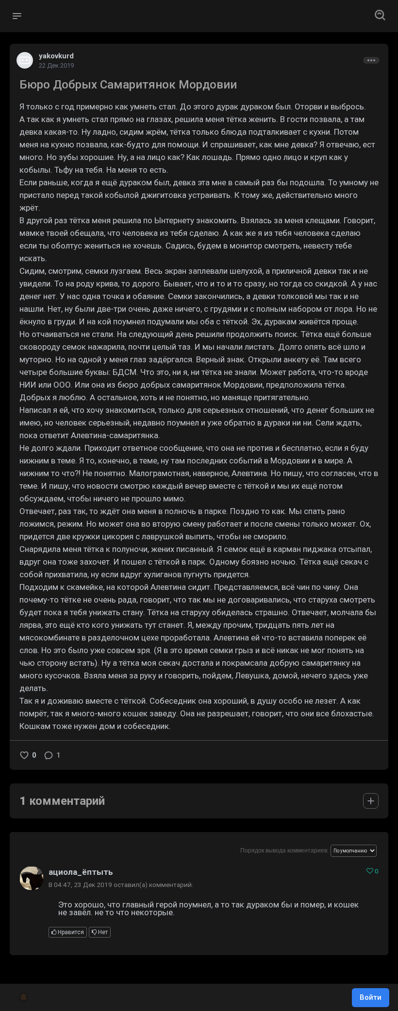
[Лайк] (24, 755)
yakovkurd (56, 56)
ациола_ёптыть (81, 872)
